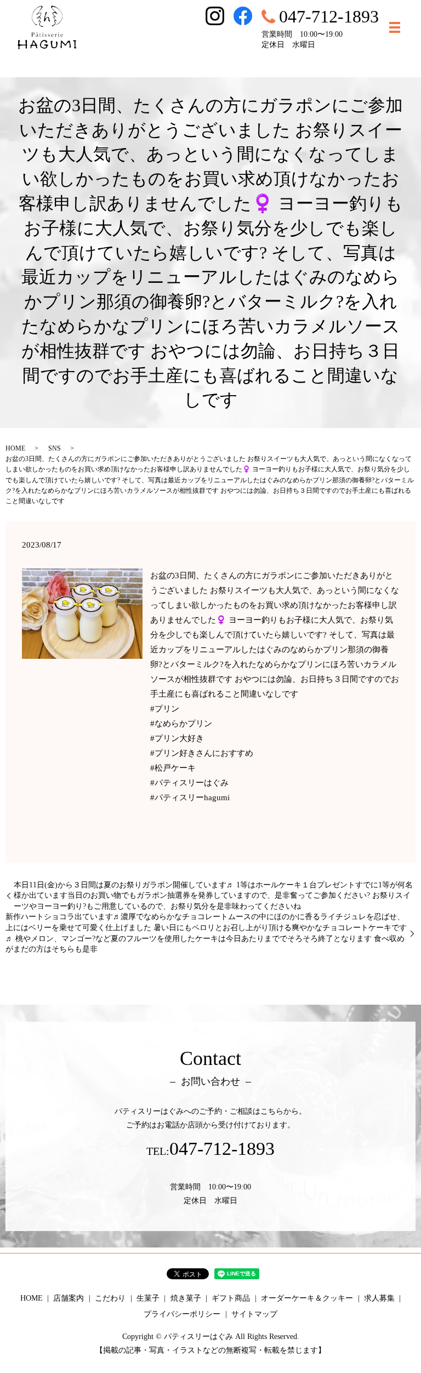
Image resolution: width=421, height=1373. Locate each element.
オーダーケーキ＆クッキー (307, 1298)
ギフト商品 (231, 1298)
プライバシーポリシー (182, 1314)
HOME (15, 448)
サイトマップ (254, 1314)
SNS (54, 448)
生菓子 (148, 1298)
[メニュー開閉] (394, 27)
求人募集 (379, 1298)
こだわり (110, 1298)
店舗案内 (68, 1298)
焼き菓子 (185, 1298)
